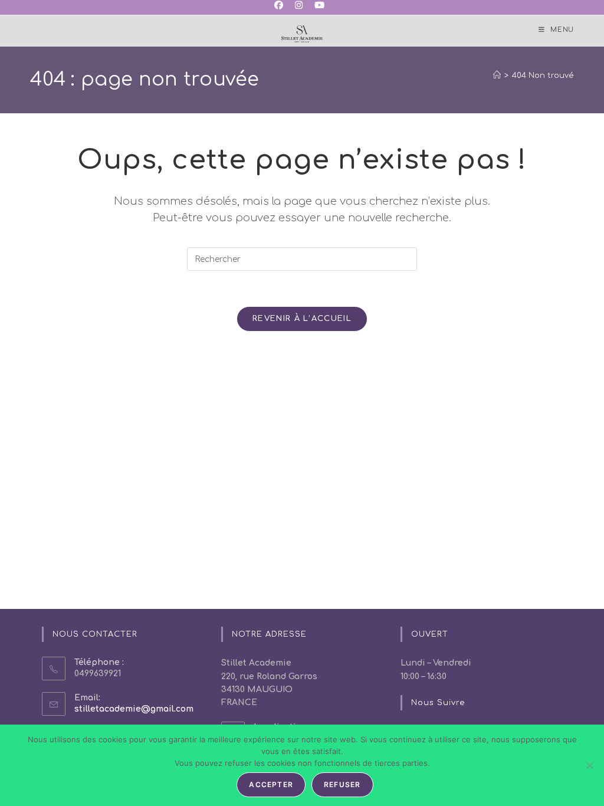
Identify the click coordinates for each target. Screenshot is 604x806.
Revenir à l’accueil (302, 318)
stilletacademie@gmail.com (133, 709)
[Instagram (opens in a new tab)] (298, 6)
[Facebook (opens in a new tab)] (281, 6)
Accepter (271, 784)
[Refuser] (589, 765)
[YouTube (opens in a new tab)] (319, 6)
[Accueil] (497, 75)
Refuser (342, 784)
